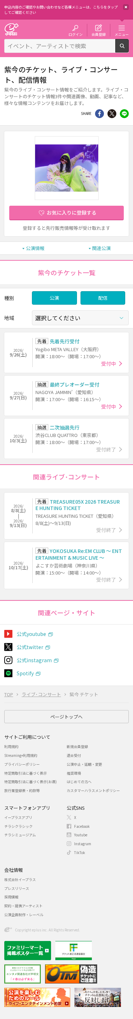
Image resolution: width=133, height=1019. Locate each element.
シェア (99, 113)
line (124, 113)
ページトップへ (66, 716)
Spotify (25, 673)
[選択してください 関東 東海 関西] (80, 317)
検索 (128, 49)
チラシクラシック (18, 826)
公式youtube (31, 633)
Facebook (82, 826)
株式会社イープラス (20, 879)
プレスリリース (16, 888)
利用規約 (11, 746)
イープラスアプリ (18, 817)
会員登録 (99, 34)
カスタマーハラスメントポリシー (93, 790)
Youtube (80, 834)
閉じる (126, 7)
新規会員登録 (77, 746)
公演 (54, 297)
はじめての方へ (79, 781)
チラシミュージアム (20, 834)
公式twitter (30, 646)
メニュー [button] (122, 34)
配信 (102, 297)
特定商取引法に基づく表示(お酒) (30, 781)
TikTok (79, 852)
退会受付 (74, 755)
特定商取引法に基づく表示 (25, 773)
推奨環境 (74, 773)
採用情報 (11, 896)
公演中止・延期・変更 (84, 764)
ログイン (75, 34)
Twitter (111, 113)
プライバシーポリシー (22, 764)
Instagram (82, 843)
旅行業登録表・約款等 (22, 790)
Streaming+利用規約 (20, 755)
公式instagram (34, 660)
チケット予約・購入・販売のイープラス (11, 29)
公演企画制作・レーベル (23, 914)
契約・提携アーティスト (23, 905)
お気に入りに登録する (71, 212)
